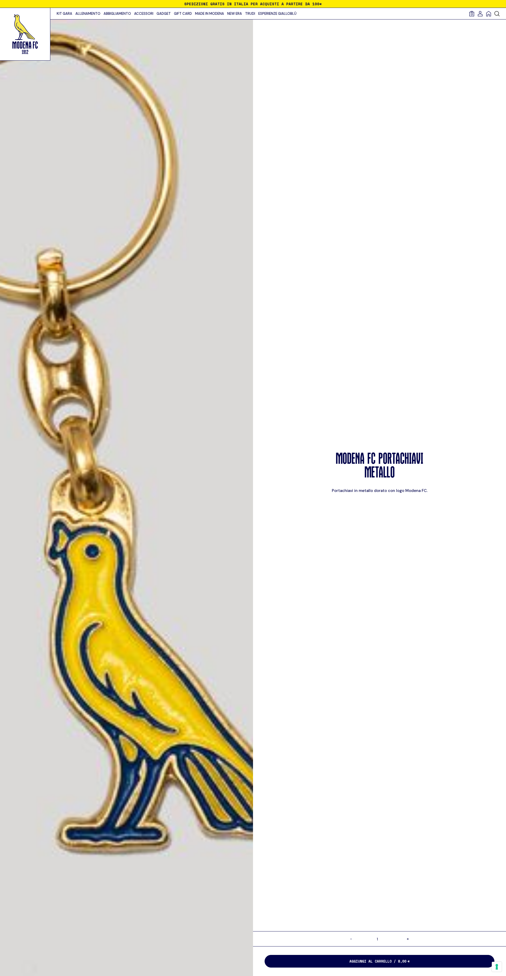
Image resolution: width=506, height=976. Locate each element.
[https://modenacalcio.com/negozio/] (25, 34)
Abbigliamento (117, 14)
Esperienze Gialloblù (277, 14)
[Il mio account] (482, 13)
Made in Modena (209, 14)
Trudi (250, 14)
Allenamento (87, 14)
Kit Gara (64, 14)
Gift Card (183, 14)
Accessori (143, 14)
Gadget (164, 14)
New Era (234, 14)
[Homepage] (490, 13)
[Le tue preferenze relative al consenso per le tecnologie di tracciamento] (497, 967)
